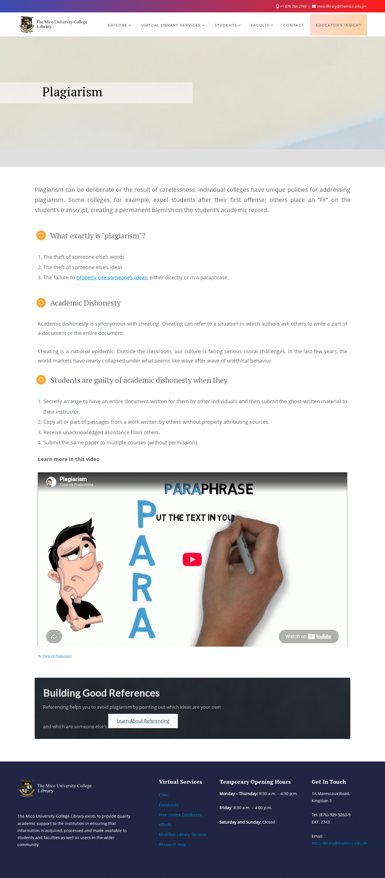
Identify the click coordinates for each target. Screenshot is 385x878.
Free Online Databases (180, 814)
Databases (169, 804)
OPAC (164, 795)
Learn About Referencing (143, 721)
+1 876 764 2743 (293, 6)
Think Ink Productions (57, 656)
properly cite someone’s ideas (111, 277)
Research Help (172, 844)
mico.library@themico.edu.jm (341, 6)
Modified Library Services (183, 834)
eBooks (165, 824)
